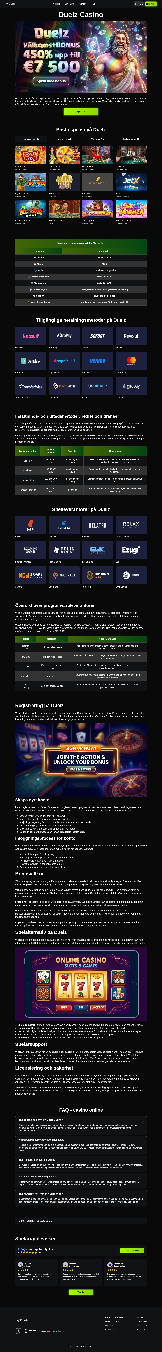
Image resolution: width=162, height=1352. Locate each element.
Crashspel (95, 139)
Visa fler (81, 1292)
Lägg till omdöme (132, 1251)
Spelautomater (129, 139)
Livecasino (62, 139)
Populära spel (29, 139)
